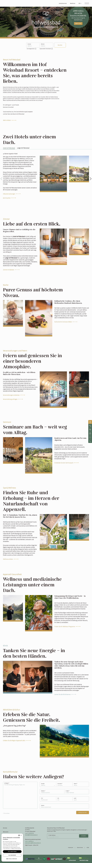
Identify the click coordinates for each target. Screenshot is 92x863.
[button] (12, 859)
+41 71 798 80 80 (29, 833)
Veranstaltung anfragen (10, 399)
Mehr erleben (7, 120)
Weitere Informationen (16, 848)
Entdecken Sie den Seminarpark (63, 463)
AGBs (88, 847)
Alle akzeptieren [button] (12, 851)
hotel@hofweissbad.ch (31, 835)
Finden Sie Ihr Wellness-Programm (64, 626)
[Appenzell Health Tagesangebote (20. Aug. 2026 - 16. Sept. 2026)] (90, 422)
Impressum (70, 847)
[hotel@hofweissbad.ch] (90, 437)
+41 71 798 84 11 (29, 841)
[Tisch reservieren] (90, 430)
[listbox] (19, 835)
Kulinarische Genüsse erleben (63, 322)
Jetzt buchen (7, 198)
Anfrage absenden (82, 812)
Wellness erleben (8, 559)
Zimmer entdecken (8, 270)
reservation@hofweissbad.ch (33, 843)
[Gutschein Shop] (90, 433)
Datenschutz (80, 847)
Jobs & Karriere (63, 3)
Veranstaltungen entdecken (11, 395)
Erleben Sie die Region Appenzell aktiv (14, 740)
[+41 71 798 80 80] (90, 441)
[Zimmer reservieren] (90, 426)
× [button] (21, 835)
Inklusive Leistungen (9, 194)
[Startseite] (5, 3)
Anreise (5, 828)
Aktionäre (5, 832)
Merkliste (72, 3)
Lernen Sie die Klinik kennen (62, 694)
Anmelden (83, 836)
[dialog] (12, 848)
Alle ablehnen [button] (12, 855)
